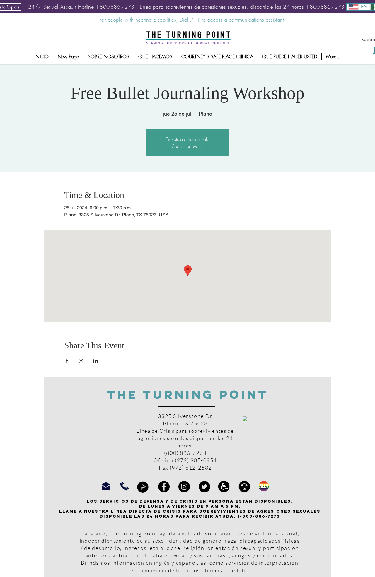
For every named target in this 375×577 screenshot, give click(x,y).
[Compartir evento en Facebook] (67, 361)
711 (195, 19)
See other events (187, 146)
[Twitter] (204, 486)
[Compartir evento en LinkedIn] (95, 361)
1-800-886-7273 (259, 516)
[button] (108, 56)
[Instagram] (184, 486)
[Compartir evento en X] (81, 361)
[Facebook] (164, 486)
